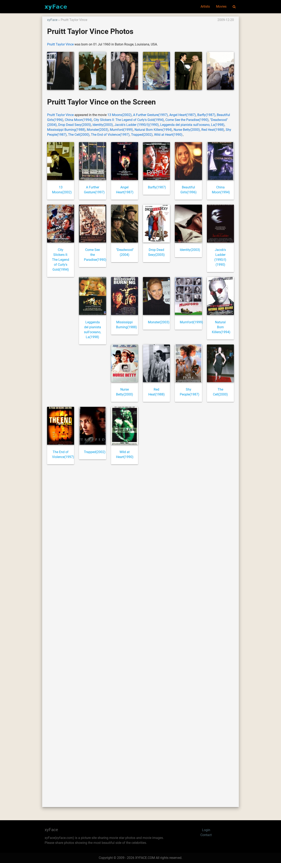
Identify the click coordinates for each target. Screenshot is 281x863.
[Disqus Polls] (140, 523)
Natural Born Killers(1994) (153, 130)
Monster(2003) (97, 130)
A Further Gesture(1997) (150, 115)
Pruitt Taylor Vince (60, 44)
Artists (205, 6)
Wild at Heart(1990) (168, 135)
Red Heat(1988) (212, 130)
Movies (221, 6)
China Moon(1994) (78, 120)
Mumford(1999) (121, 130)
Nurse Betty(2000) (187, 130)
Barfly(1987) (206, 115)
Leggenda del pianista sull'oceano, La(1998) (192, 125)
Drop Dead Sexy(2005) (74, 125)
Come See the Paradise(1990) (187, 120)
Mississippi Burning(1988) (66, 130)
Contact (206, 835)
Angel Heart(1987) (182, 115)
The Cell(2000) (78, 135)
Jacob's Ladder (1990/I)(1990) (136, 125)
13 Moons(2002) (119, 115)
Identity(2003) (103, 125)
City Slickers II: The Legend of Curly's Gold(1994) (129, 120)
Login (206, 830)
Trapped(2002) (142, 135)
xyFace (52, 20)
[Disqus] (140, 631)
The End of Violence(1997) (110, 135)
